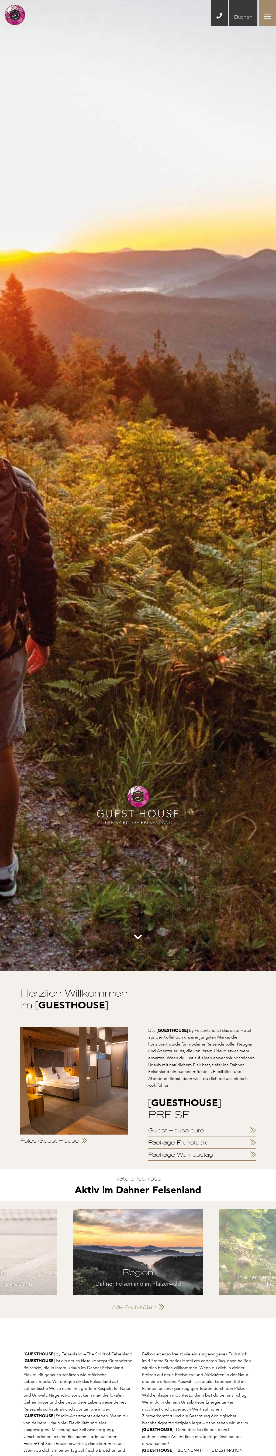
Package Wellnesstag (180, 1154)
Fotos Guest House (49, 1140)
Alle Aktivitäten (134, 1306)
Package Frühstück (177, 1142)
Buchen (243, 17)
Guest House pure (176, 1130)
